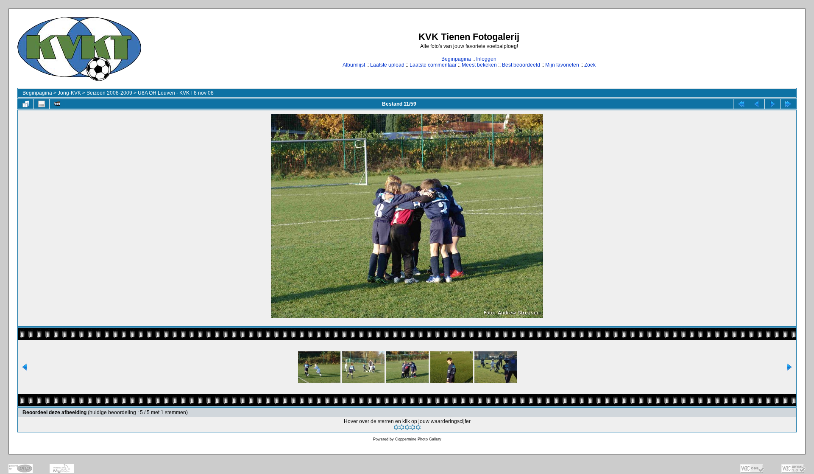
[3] (407, 427)
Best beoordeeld (521, 65)
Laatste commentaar (433, 65)
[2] (401, 427)
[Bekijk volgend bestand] (772, 104)
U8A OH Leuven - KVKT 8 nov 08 (176, 93)
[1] (396, 427)
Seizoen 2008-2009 (109, 93)
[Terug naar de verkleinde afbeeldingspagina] (25, 104)
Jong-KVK (69, 93)
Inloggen (486, 59)
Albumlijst (354, 65)
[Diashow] (57, 104)
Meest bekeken (479, 65)
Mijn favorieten (562, 65)
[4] (412, 427)
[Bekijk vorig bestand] (756, 104)
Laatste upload (387, 65)
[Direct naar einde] (788, 104)
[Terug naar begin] (741, 104)
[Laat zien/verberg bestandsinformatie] (41, 104)
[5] (418, 427)
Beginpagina (456, 59)
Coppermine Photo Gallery (418, 439)
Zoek (590, 65)
